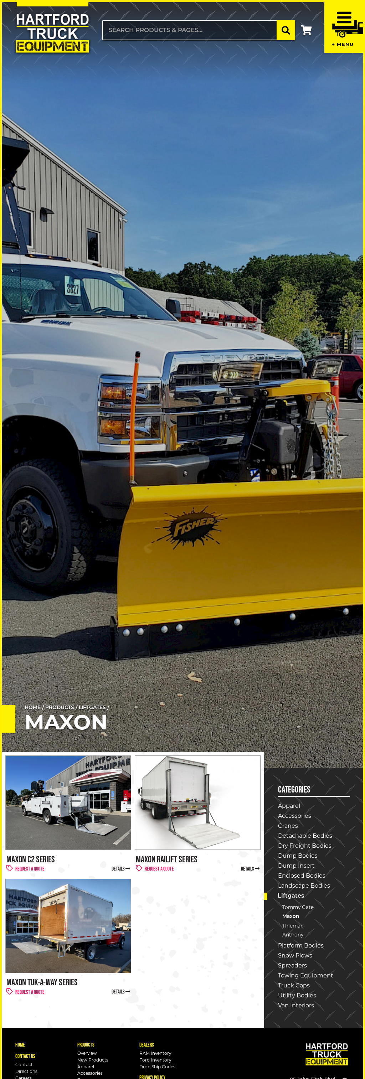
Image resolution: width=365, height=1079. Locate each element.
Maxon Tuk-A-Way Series (42, 982)
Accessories (294, 815)
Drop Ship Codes (157, 1067)
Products (59, 708)
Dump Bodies (298, 855)
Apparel (289, 805)
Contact (24, 1065)
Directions (26, 1071)
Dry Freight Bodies (304, 845)
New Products (92, 1060)
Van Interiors (296, 1005)
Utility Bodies (297, 995)
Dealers (146, 1045)
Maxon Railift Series (166, 859)
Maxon (290, 916)
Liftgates (92, 708)
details (118, 869)
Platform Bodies (301, 945)
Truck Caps (294, 985)
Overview (87, 1053)
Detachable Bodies (305, 835)
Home (33, 708)
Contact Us (25, 1056)
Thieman (293, 926)
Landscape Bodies (304, 885)
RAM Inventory (155, 1053)
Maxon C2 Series (30, 859)
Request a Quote (29, 869)
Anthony (292, 935)
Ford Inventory (155, 1060)
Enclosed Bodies (301, 875)
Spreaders (292, 965)
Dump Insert (296, 865)
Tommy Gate (298, 907)
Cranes (288, 825)
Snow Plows (295, 955)
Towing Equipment (305, 975)
